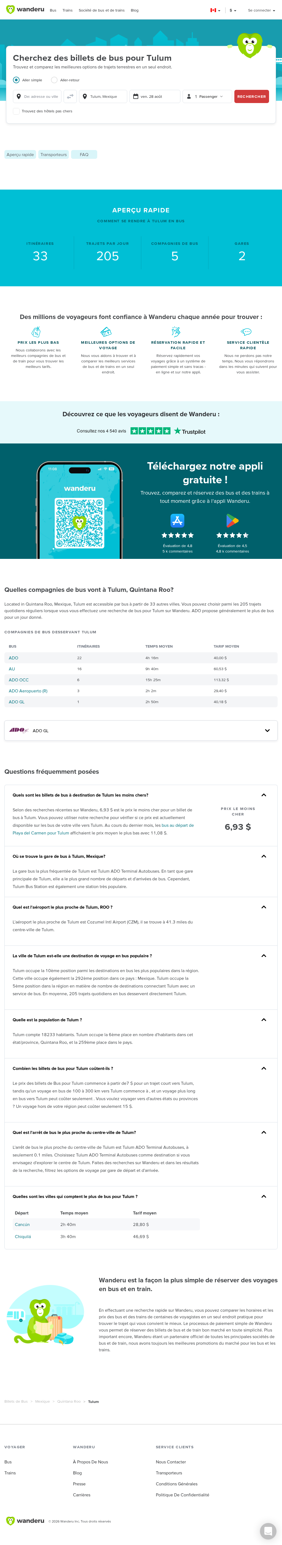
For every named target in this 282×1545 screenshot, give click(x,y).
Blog (135, 10)
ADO (13, 657)
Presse (79, 1483)
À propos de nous (90, 1461)
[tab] (32, 83)
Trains (68, 10)
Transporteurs (53, 154)
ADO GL (17, 701)
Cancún (22, 1224)
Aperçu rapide (20, 154)
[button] (215, 10)
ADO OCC (19, 679)
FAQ (84, 154)
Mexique (42, 1401)
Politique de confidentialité (182, 1494)
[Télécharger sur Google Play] (232, 521)
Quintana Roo (69, 1401)
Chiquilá (23, 1236)
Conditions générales (176, 1483)
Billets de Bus (16, 1401)
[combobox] (37, 96)
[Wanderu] (25, 9)
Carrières (81, 1494)
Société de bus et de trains (102, 10)
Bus (53, 10)
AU (12, 668)
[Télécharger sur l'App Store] (177, 521)
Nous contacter (171, 1461)
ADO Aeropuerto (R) (28, 690)
